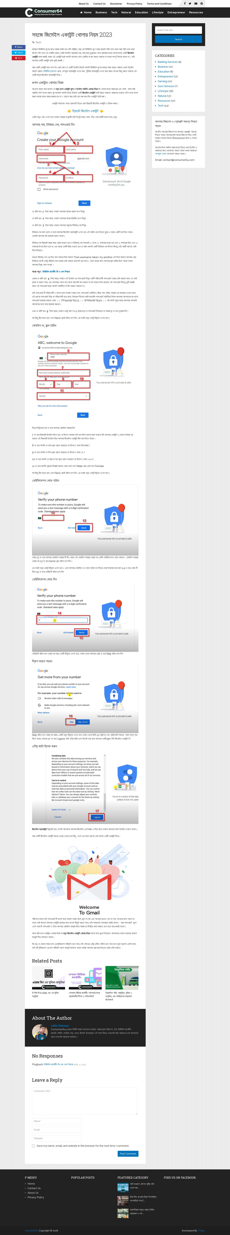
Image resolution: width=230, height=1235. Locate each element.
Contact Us (99, 4)
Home (87, 12)
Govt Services (166, 86)
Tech (114, 12)
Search (178, 39)
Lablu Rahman (60, 1025)
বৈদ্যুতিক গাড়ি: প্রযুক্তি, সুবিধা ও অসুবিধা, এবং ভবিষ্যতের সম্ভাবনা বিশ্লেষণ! (118, 996)
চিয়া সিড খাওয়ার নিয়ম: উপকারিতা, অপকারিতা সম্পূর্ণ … (143, 1198)
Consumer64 (31, 1230)
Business (101, 12)
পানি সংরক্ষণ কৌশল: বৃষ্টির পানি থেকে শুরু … (142, 1186)
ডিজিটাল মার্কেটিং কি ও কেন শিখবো (56, 271)
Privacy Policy (134, 4)
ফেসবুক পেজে (160, 153)
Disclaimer (116, 4)
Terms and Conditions (159, 4)
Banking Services (168, 61)
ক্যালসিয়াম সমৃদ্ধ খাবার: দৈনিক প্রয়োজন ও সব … (142, 1211)
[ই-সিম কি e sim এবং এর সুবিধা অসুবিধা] (48, 977)
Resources (196, 12)
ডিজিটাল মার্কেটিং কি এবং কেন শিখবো (58, 1064)
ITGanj (201, 1230)
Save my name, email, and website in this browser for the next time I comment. (83, 1145)
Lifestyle (158, 12)
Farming (162, 81)
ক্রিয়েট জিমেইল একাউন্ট (85, 111)
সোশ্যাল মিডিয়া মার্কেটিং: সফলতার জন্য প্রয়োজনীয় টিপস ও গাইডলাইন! (84, 994)
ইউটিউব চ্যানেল (49, 71)
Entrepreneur (176, 12)
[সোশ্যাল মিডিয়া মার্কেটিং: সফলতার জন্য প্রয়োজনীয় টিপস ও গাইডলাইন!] (85, 977)
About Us (84, 4)
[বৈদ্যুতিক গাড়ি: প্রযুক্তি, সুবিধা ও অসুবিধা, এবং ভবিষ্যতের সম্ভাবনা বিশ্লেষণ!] (121, 977)
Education (141, 12)
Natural (126, 12)
